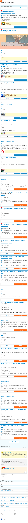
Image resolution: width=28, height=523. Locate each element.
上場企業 (7, 503)
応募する (21, 61)
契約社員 (2, 486)
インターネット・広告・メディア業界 (6, 497)
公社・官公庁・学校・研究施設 (8, 500)
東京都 (9, 490)
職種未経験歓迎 (21, 503)
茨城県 (1, 490)
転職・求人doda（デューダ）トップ (3, 510)
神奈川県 (10, 490)
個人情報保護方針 (4, 519)
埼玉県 (6, 490)
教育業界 (1, 500)
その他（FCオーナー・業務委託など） (5, 506)
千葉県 (7, 490)
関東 (1, 484)
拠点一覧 (1, 514)
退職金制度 (12, 503)
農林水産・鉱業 (4, 500)
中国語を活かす (9, 503)
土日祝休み (23, 503)
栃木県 (3, 490)
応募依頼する (21, 189)
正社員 (1, 506)
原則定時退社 (26, 503)
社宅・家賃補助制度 (4, 503)
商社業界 (25, 497)
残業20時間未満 (15, 503)
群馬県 (4, 490)
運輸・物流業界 (9, 510)
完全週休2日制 (18, 503)
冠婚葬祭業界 (12, 500)
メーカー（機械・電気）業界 (12, 497)
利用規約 (15, 514)
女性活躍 (1, 503)
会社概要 (15, 513)
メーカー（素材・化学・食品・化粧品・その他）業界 (20, 497)
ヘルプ (1, 513)
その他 (14, 500)
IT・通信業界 (2, 497)
